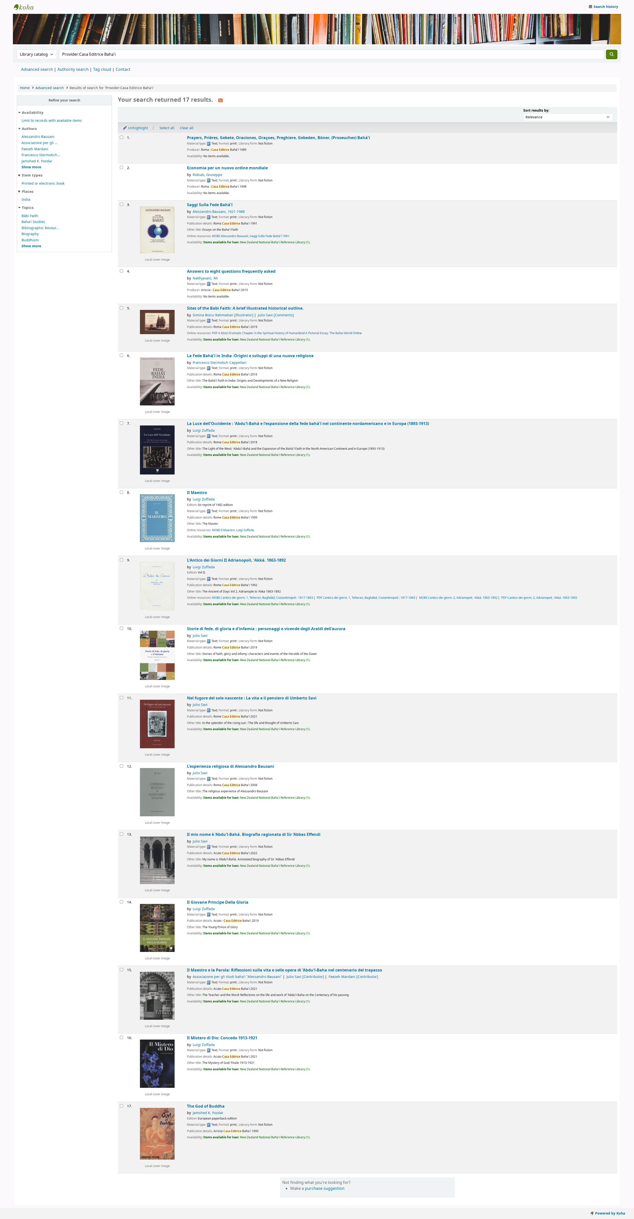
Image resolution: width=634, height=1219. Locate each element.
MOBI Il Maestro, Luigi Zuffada (233, 530)
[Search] (611, 54)
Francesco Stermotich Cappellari (219, 362)
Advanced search (37, 70)
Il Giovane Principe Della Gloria (217, 902)
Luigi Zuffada (204, 430)
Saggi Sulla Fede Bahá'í (210, 204)
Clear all (186, 128)
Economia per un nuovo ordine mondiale (227, 168)
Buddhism (30, 240)
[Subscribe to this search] (220, 100)
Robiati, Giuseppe (207, 174)
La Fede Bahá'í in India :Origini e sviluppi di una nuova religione (250, 355)
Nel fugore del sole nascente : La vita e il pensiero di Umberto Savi (252, 698)
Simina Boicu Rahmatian (223, 315)
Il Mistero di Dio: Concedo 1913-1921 (222, 1038)
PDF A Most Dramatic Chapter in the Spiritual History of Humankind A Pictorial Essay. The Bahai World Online (287, 333)
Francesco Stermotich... (41, 155)
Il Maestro (197, 492)
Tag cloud (102, 70)
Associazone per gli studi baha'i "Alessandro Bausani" (237, 976)
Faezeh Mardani (35, 149)
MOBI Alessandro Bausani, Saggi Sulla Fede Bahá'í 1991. (251, 236)
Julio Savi (276, 315)
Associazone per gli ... (40, 143)
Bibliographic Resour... (40, 228)
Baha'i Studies (33, 221)
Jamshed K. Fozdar (37, 161)
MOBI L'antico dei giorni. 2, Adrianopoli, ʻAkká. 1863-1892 (458, 598)
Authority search (73, 70)
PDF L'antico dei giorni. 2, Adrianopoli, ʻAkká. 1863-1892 (539, 598)
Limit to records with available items (52, 120)
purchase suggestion (324, 1189)
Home (25, 88)
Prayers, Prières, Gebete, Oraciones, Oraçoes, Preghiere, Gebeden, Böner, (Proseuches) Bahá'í (278, 137)
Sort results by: (536, 110)
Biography (30, 234)
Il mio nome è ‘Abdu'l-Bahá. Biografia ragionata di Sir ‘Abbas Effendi (253, 834)
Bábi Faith (30, 216)
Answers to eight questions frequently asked (231, 271)
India (26, 199)
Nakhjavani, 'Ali (205, 278)
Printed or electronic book (43, 183)
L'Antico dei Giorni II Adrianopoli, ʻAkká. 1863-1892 (236, 560)
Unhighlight (137, 128)
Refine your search (64, 100)
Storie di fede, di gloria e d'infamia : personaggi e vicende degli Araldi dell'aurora (266, 628)
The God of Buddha (206, 1106)
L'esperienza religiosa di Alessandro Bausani (230, 766)
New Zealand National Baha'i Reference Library (26, 7)
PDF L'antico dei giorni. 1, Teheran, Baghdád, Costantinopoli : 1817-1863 (366, 598)
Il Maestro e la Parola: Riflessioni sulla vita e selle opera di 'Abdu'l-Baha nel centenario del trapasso (284, 970)
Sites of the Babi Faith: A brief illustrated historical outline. (245, 308)
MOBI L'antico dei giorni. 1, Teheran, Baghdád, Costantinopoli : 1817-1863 (262, 598)
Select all (166, 128)
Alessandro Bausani (38, 136)
